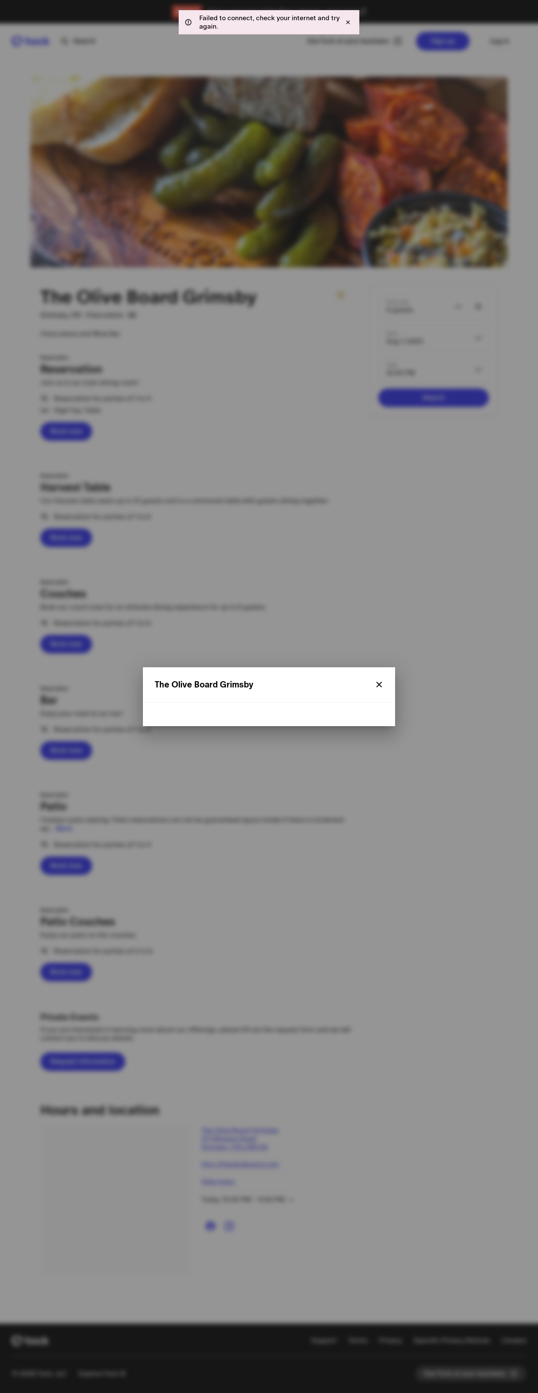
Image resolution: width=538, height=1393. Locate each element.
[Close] (379, 684)
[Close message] (348, 22)
